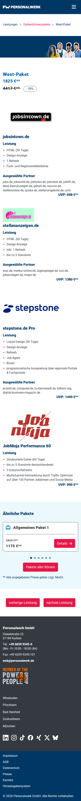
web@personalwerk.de (18, 661)
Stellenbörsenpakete (36, 24)
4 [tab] (42, 558)
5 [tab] (46, 558)
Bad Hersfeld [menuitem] (11, 712)
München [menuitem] (9, 726)
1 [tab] (31, 558)
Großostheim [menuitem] (11, 719)
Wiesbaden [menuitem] (10, 698)
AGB (6, 762)
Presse (7, 774)
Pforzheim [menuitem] (10, 705)
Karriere (8, 780)
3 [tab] (39, 558)
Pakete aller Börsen (40, 567)
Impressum (10, 756)
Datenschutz (11, 768)
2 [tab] (35, 558)
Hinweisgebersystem (16, 786)
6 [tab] (50, 558)
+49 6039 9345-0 (20, 644)
